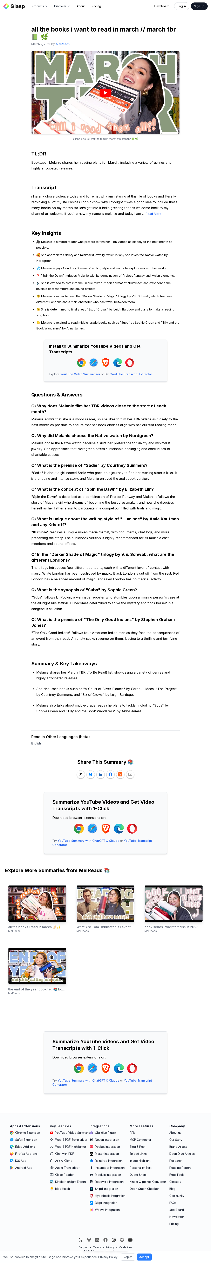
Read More (153, 214)
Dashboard (161, 6)
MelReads (63, 44)
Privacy (110, 1247)
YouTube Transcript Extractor (131, 374)
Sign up (199, 6)
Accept (144, 1257)
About (81, 6)
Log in (182, 6)
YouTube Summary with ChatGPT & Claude (88, 840)
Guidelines (125, 1247)
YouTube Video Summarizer (80, 374)
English (36, 743)
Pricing (96, 6)
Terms (97, 1247)
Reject (127, 1257)
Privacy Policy (107, 1257)
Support (83, 1247)
